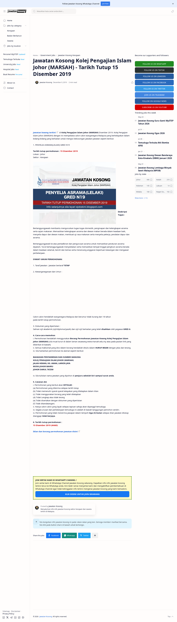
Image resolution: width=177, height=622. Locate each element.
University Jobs (9, 64)
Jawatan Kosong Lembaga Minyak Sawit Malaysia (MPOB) (154, 169)
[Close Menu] (173, 4)
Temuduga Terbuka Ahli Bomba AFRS (153, 144)
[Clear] (74, 11)
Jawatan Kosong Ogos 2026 (151, 133)
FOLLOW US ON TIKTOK (154, 70)
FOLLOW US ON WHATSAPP (154, 64)
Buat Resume (9, 74)
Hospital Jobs (9, 69)
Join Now (105, 4)
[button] (172, 11)
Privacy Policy (8, 613)
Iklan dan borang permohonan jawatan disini (55, 431)
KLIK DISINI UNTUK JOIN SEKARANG (82, 494)
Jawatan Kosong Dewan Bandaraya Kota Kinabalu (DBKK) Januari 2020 (155, 156)
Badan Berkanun (14, 35)
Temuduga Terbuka (11, 59)
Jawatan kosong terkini (44, 132)
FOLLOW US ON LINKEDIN (154, 76)
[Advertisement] (15, 132)
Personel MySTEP (10, 54)
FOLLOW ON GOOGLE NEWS (154, 101)
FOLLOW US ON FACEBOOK (154, 82)
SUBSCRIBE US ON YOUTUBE (154, 107)
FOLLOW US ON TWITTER (154, 88)
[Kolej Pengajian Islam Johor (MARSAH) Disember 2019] (74, 193)
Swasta (10, 41)
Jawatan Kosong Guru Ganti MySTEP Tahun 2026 (156, 122)
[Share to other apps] (95, 535)
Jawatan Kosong (46, 616)
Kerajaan (11, 30)
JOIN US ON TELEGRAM (154, 95)
